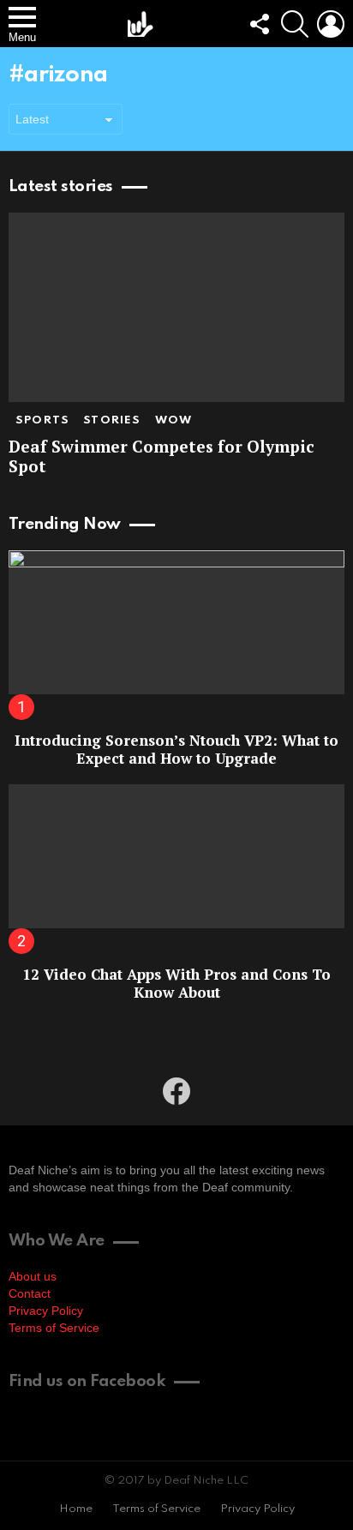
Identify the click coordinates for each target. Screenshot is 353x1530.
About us (33, 1276)
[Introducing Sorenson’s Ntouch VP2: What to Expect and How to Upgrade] (176, 622)
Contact (30, 1293)
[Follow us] (258, 24)
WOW (174, 420)
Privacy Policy (46, 1310)
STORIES (112, 420)
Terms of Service (54, 1328)
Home (76, 1509)
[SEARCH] (294, 24)
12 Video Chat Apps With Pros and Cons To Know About (176, 983)
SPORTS (42, 420)
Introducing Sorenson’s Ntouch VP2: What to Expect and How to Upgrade (176, 749)
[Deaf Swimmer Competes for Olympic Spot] (176, 307)
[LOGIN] (330, 24)
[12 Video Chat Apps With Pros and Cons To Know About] (176, 856)
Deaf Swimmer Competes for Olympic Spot (161, 456)
